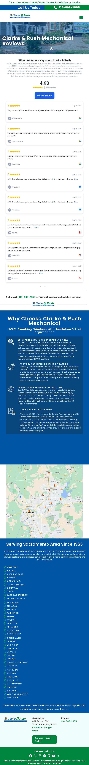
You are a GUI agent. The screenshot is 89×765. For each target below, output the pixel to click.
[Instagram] (39, 755)
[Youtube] (53, 755)
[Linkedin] (49, 755)
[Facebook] (30, 755)
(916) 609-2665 (26, 297)
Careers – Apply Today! (43, 740)
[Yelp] (35, 755)
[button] (81, 17)
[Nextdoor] (44, 755)
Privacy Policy (34, 763)
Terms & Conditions (52, 763)
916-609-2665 (69, 721)
